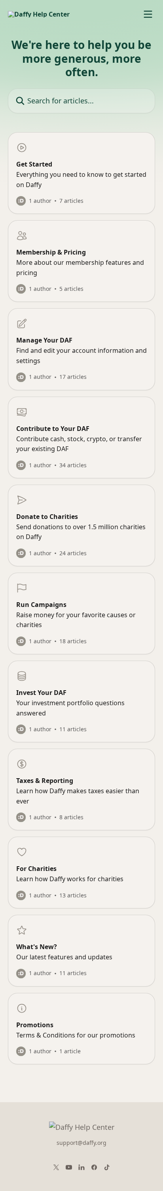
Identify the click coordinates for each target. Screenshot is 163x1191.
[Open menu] (148, 14)
